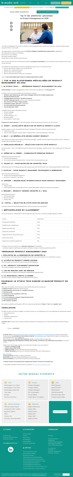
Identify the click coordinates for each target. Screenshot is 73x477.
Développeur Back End (11, 390)
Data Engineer (56, 385)
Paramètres (58, 474)
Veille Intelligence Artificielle (54, 443)
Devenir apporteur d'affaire (29, 453)
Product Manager (34, 385)
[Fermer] (71, 474)
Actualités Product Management (55, 442)
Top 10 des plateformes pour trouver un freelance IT (34, 468)
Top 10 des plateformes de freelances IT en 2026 (34, 461)
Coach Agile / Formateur (36, 397)
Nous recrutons (26, 437)
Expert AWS (32, 409)
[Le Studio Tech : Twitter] (11, 26)
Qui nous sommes (27, 434)
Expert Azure (32, 411)
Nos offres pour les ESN (28, 455)
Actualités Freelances (53, 438)
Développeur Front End (12, 387)
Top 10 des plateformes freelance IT (31, 463)
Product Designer (34, 390)
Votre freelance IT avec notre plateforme (32, 457)
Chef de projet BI (57, 392)
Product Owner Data (58, 397)
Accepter (66, 474)
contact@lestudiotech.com (10, 443)
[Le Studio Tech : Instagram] (11, 23)
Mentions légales (27, 441)
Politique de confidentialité (29, 443)
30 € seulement (39, 336)
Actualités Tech (24, 12)
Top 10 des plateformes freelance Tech (32, 464)
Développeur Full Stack (12, 385)
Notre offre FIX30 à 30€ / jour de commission (33, 459)
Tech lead (7, 392)
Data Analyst (56, 390)
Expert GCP (32, 414)
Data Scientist (56, 387)
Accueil (12, 12)
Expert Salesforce (34, 407)
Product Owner (33, 387)
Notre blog (50, 435)
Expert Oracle (32, 418)
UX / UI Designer (33, 392)
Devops (6, 395)
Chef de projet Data (58, 395)
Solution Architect (10, 397)
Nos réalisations (26, 439)
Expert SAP (32, 416)
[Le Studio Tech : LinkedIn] (11, 29)
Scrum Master (32, 395)
